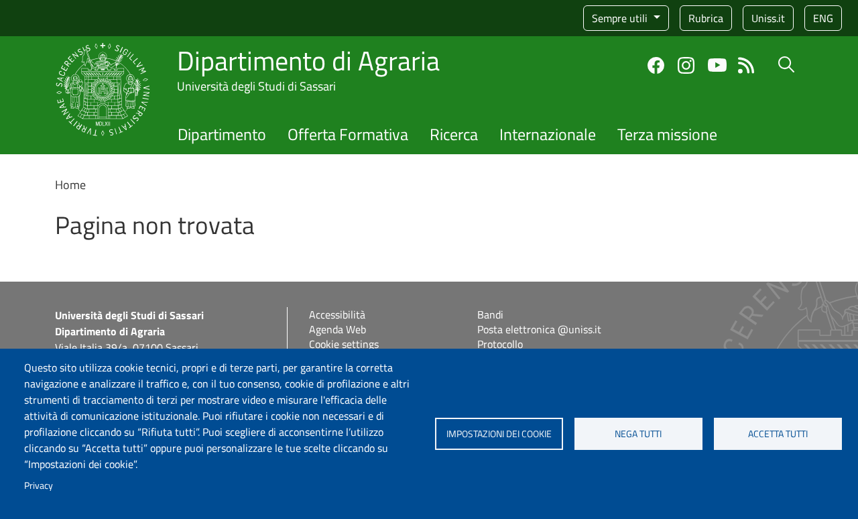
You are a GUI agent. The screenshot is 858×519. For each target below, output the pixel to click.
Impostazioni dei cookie (499, 434)
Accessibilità (337, 314)
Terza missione (667, 134)
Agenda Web (337, 329)
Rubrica (705, 18)
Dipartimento (222, 134)
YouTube (717, 65)
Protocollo (500, 344)
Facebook (656, 65)
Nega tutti (638, 434)
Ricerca (454, 134)
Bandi (490, 314)
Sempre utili (621, 18)
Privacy (38, 485)
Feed (746, 65)
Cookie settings (344, 344)
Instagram (686, 65)
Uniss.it (768, 18)
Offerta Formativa (348, 134)
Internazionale (547, 134)
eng (823, 18)
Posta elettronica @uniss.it (539, 329)
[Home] (103, 51)
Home (70, 185)
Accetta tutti (778, 434)
